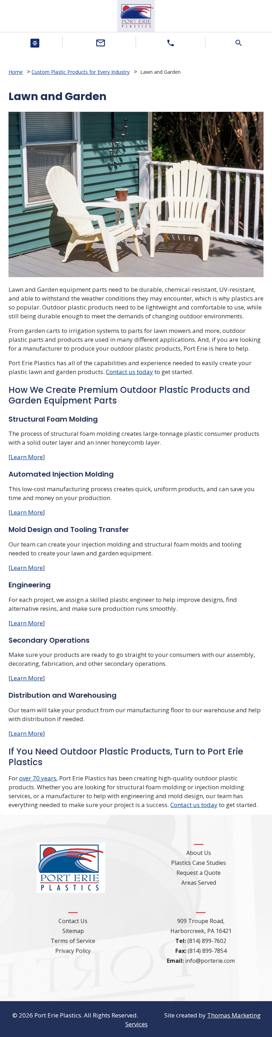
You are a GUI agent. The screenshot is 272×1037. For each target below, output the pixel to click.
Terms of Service (73, 941)
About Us (198, 853)
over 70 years (37, 778)
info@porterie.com (210, 961)
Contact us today (129, 372)
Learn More (27, 457)
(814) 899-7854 (207, 951)
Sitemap (73, 931)
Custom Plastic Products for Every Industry (81, 71)
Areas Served (198, 883)
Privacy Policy (73, 951)
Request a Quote (198, 873)
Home (15, 71)
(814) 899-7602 (206, 941)
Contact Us (72, 921)
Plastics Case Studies (198, 863)
